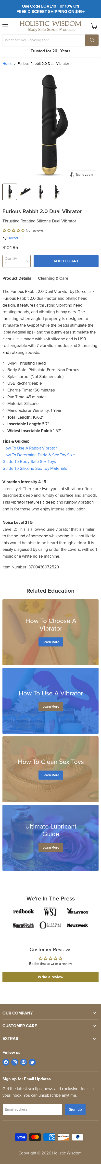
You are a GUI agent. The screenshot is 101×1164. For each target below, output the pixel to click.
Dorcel (12, 238)
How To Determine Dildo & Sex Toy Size (38, 455)
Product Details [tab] (16, 278)
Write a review (50, 977)
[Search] (92, 40)
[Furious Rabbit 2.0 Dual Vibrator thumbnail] (10, 192)
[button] (13, 230)
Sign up (75, 1109)
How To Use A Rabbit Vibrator (29, 448)
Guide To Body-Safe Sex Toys (29, 462)
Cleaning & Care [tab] (53, 278)
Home (7, 64)
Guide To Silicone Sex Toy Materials (34, 468)
